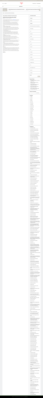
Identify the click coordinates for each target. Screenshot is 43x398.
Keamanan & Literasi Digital (33, 187)
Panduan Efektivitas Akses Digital (33, 240)
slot (30, 31)
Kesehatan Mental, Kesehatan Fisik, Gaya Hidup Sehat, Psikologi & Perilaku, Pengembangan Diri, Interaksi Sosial (34, 209)
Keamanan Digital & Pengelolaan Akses (34, 192)
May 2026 (31, 99)
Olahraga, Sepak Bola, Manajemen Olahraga (34, 227)
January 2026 (31, 104)
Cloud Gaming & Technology (33, 143)
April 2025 (31, 116)
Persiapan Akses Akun (32, 291)
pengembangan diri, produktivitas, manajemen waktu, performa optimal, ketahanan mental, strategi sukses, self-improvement (35, 276)
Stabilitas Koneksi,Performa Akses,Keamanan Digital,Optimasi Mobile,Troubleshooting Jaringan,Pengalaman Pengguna (35, 319)
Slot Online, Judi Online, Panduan (33, 311)
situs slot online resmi (32, 299)
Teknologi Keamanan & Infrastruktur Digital (34, 370)
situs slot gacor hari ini (32, 67)
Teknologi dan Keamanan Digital (33, 355)
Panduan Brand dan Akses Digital (33, 234)
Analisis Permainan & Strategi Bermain (34, 134)
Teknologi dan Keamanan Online (33, 356)
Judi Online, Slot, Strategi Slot (33, 183)
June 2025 (31, 113)
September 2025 (32, 109)
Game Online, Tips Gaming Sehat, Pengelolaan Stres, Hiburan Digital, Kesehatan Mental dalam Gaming (35, 163)
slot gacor (31, 72)
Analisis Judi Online (32, 131)
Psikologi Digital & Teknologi (33, 296)
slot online (31, 54)
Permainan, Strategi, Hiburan (33, 290)
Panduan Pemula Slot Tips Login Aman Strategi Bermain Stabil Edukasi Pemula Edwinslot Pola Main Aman (34, 251)
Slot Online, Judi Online (32, 308)
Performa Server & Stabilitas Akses (34, 280)
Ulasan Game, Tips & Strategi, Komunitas (34, 389)
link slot (31, 36)
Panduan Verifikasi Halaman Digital (34, 258)
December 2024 (32, 121)
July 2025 (31, 112)
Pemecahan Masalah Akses (33, 264)
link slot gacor (31, 28)
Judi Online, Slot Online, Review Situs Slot (34, 180)
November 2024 (32, 122)
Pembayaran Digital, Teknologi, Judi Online (34, 263)
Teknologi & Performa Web (33, 345)
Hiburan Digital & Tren (32, 171)
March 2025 (31, 117)
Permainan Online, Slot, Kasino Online (34, 285)
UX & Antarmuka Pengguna (33, 394)
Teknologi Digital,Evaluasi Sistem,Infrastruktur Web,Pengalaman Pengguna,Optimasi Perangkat (35, 369)
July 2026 (31, 96)
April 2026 (31, 100)
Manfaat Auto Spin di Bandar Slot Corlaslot (9, 17)
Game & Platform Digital (32, 154)
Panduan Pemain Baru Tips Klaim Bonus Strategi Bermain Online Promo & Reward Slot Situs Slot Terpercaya (35, 248)
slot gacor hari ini (32, 62)
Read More (4, 52)
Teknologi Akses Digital (32, 352)
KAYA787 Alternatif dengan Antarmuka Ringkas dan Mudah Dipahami (29, 0)
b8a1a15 (4, 18)
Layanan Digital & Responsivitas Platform (34, 212)
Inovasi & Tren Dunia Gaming (33, 179)
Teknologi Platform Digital (33, 376)
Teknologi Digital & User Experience (34, 360)
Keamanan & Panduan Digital (33, 188)
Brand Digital (31, 140)
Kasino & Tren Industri (32, 184)
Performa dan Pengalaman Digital (33, 279)
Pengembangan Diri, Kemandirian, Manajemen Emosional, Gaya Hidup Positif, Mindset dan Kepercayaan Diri (35, 273)
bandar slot (14, 19)
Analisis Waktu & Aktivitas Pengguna (34, 137)
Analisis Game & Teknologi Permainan (34, 130)
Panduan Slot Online (32, 254)
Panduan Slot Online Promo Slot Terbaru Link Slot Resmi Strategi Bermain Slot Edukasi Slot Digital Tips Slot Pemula (35, 257)
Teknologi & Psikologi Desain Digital (34, 346)
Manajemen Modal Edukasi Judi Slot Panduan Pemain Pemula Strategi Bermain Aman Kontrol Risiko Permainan (35, 219)
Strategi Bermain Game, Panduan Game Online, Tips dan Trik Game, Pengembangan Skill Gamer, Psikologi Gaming (35, 325)
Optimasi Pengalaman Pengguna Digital (34, 228)
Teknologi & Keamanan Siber (33, 341)
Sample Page (20, 6)
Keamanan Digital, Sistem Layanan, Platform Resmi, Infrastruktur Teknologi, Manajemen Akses (35, 198)
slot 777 (31, 44)
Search (31, 75)
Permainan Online (32, 284)
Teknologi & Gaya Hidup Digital (33, 337)
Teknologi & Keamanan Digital (33, 340)
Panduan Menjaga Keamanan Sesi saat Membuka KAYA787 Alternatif (8, 9)
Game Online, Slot (32, 159)
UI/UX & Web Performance (33, 388)
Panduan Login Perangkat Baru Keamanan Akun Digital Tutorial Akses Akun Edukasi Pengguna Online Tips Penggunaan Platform (34, 245)
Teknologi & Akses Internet (33, 332)
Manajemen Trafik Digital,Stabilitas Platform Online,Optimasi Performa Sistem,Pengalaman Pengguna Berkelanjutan (35, 222)
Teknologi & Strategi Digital (33, 349)
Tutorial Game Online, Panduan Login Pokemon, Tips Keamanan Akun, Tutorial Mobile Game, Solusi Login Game (34, 385)
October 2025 (31, 108)
